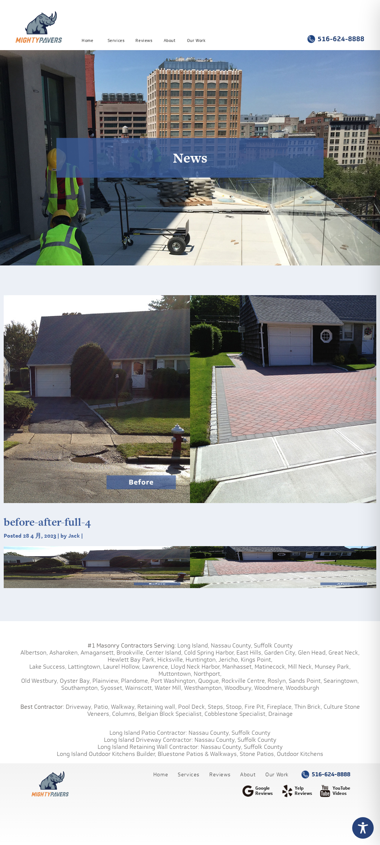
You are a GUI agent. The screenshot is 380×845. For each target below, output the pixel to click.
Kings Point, (256, 659)
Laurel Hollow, (122, 666)
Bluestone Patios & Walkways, (198, 753)
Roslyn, (277, 680)
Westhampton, (203, 687)
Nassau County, (231, 645)
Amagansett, (98, 652)
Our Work (196, 40)
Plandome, (135, 680)
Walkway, (123, 706)
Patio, (101, 706)
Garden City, (280, 652)
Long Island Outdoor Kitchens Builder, (106, 753)
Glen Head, (312, 652)
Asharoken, (64, 652)
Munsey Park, (333, 666)
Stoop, (234, 706)
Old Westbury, (39, 680)
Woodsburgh (302, 687)
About (170, 40)
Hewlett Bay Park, (132, 659)
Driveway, (79, 706)
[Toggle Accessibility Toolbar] (362, 827)
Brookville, (130, 652)
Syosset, (112, 687)
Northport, (208, 673)
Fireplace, (280, 706)
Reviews (143, 40)
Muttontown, (175, 673)
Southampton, (80, 687)
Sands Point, (305, 680)
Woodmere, (269, 687)
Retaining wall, (157, 706)
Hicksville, (170, 659)
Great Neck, (344, 652)
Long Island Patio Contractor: (148, 732)
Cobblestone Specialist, (235, 713)
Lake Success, (47, 666)
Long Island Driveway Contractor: (148, 739)
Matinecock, (270, 666)
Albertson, (34, 652)
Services (116, 40)
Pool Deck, (192, 706)
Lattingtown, (85, 666)
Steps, (216, 706)
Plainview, (105, 680)
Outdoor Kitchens (300, 753)
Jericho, (229, 659)
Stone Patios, (257, 753)
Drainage (280, 713)
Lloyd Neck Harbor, (196, 666)
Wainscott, (139, 687)
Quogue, (209, 680)
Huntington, (201, 659)
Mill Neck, (300, 666)
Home (87, 40)
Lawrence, (155, 666)
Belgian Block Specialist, (170, 713)
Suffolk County (273, 645)
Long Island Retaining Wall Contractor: (148, 746)
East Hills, (249, 652)
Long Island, (192, 645)
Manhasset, (237, 666)
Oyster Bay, (75, 680)
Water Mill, (169, 687)
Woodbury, (239, 687)
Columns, (124, 713)
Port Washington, (174, 680)
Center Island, (164, 652)
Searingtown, (341, 680)
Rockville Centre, (244, 680)
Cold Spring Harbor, (209, 652)
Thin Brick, (308, 706)
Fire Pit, (255, 706)
